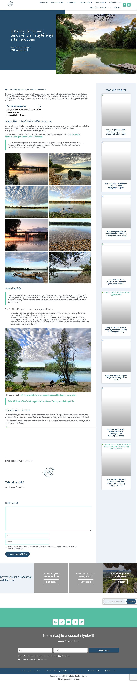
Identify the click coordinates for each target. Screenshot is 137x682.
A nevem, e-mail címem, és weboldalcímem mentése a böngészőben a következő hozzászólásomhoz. (42, 548)
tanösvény (41, 89)
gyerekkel (22, 89)
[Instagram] (129, 5)
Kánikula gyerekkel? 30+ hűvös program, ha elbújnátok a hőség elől (116, 132)
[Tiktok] (75, 622)
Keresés (131, 601)
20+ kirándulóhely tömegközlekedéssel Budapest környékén (48, 395)
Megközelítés (13, 112)
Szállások (113, 2)
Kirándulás (85, 2)
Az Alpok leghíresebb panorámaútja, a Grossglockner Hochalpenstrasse (116, 432)
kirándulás (31, 89)
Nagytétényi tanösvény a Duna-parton (24, 110)
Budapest (12, 89)
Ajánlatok (72, 2)
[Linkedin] (81, 622)
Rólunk (117, 7)
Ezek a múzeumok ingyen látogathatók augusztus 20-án (116, 377)
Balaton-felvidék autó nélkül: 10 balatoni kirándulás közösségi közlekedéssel (116, 482)
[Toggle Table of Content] (38, 106)
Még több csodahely (99, 7)
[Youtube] (68, 622)
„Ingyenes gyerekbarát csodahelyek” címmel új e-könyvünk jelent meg (116, 233)
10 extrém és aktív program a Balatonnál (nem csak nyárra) (116, 282)
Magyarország (57, 2)
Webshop (44, 2)
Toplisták (99, 2)
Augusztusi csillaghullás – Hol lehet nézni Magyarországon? (116, 185)
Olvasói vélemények (16, 115)
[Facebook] (124, 5)
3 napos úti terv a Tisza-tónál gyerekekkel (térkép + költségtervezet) (116, 329)
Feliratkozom (103, 650)
